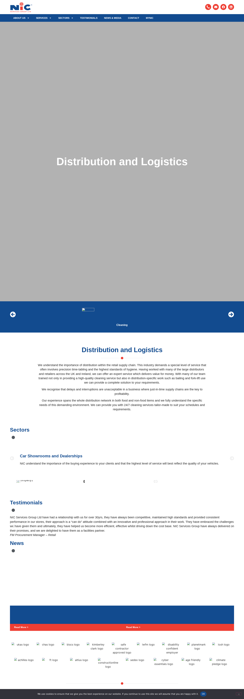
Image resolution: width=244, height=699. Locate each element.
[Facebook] (223, 7)
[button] (13, 314)
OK (203, 694)
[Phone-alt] (208, 7)
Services (41, 18)
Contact (133, 18)
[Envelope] (216, 7)
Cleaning (122, 325)
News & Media (112, 18)
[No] (239, 693)
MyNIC (149, 18)
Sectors (63, 18)
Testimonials (88, 18)
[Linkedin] (231, 7)
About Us (19, 18)
